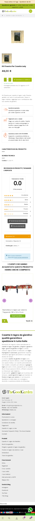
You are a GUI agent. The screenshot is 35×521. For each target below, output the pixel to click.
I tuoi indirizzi (6, 474)
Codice (4, 160)
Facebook (5, 490)
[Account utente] (17, 518)
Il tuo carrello (6, 468)
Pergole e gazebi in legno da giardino (13, 447)
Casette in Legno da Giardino (11, 441)
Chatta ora (12, 410)
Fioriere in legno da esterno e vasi (12, 450)
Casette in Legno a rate (9, 428)
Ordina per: (9, 245)
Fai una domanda (18, 226)
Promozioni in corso (8, 417)
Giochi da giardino (7, 444)
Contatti (4, 434)
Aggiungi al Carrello (22, 79)
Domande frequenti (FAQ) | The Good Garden (16, 431)
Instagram (5, 487)
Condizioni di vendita (8, 422)
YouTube (4, 493)
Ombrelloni (5, 452)
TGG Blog (5, 496)
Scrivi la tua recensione (18, 221)
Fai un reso (3, 503)
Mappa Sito (5, 480)
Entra (3, 463)
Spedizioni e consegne (9, 420)
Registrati (5, 466)
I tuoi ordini (5, 471)
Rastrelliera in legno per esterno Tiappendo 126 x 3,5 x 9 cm (14, 311)
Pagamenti (5, 425)
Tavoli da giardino (7, 455)
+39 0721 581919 (12, 407)
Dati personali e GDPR (9, 477)
